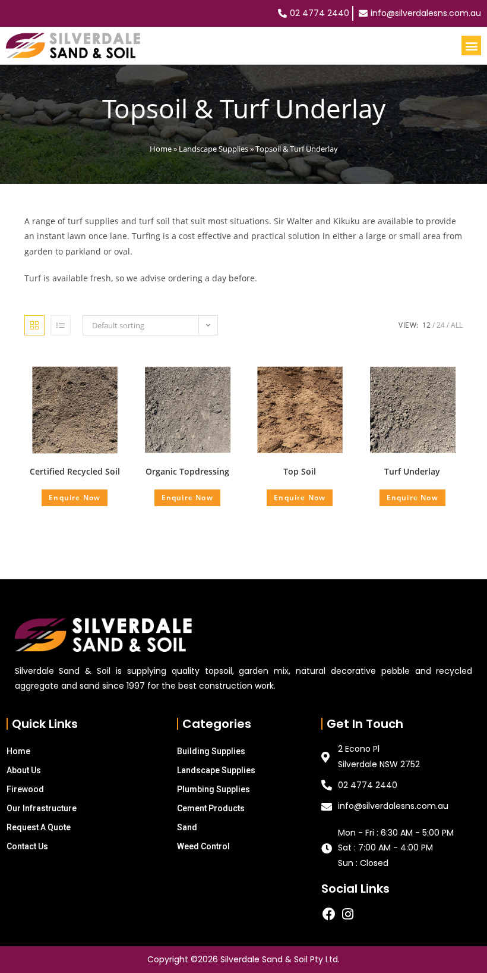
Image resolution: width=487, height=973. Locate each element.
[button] (471, 45)
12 (426, 325)
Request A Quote (39, 827)
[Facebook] (329, 914)
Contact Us (27, 846)
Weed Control (203, 846)
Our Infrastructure (42, 808)
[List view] (60, 325)
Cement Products (211, 808)
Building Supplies (211, 751)
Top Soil (299, 471)
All (457, 325)
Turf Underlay (412, 471)
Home (161, 148)
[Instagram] (348, 914)
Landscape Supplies (213, 148)
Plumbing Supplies (213, 789)
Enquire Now (74, 497)
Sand (187, 827)
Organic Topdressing (187, 471)
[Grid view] (34, 325)
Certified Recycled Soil (75, 471)
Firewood (25, 789)
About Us (24, 770)
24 (441, 325)
